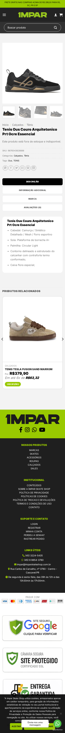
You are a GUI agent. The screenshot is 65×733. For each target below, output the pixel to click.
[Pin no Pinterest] (28, 168)
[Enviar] (55, 28)
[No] (61, 714)
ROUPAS (34, 461)
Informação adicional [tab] (32, 190)
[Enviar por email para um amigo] (22, 168)
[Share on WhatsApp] (5, 168)
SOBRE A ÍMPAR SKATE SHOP (34, 489)
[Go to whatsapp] (57, 724)
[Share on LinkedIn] (33, 168)
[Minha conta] (55, 14)
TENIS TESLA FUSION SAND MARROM (28, 369)
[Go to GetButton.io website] (57, 730)
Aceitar (16, 726)
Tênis (30, 124)
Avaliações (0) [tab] (32, 207)
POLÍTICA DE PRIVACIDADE (34, 492)
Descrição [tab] (32, 181)
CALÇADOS (34, 464)
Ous (10, 160)
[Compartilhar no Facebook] (11, 168)
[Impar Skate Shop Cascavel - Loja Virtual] (32, 15)
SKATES (34, 453)
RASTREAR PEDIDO (34, 538)
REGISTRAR (34, 527)
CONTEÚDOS (34, 485)
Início (5, 124)
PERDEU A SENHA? (34, 535)
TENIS (16, 160)
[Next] (57, 73)
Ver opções (13, 384)
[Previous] (7, 73)
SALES (34, 468)
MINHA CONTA (34, 531)
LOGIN (34, 524)
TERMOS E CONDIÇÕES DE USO (34, 503)
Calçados (17, 124)
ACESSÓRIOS (34, 457)
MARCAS (34, 450)
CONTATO (34, 507)
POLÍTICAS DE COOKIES (34, 496)
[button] (4, 15)
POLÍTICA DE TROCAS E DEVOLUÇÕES (34, 500)
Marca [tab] (32, 199)
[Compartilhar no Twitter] (16, 168)
